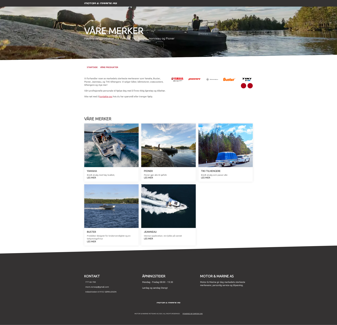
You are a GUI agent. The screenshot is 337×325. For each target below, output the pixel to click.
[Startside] (165, 3)
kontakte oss (105, 96)
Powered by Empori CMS (193, 314)
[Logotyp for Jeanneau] (212, 79)
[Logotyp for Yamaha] (177, 79)
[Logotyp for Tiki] (247, 79)
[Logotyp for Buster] (229, 79)
